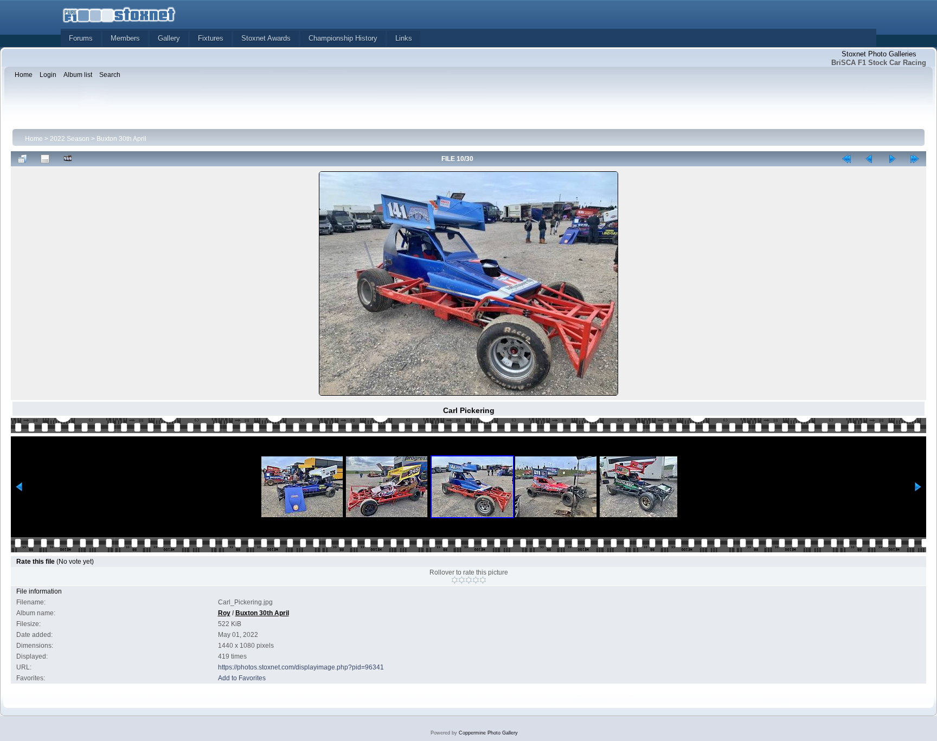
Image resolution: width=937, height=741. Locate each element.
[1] (454, 580)
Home (34, 139)
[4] (475, 580)
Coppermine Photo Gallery (488, 733)
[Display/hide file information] (45, 159)
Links (403, 38)
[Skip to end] (915, 159)
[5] (482, 580)
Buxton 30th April (121, 139)
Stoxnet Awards (266, 38)
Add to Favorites (242, 678)
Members (125, 38)
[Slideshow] (68, 159)
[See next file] (892, 159)
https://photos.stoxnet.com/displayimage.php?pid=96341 (301, 667)
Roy (224, 613)
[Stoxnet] (119, 14)
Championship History (343, 38)
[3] (468, 580)
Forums (81, 38)
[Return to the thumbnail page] (22, 159)
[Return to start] (846, 159)
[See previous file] (869, 159)
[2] (461, 580)
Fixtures (210, 38)
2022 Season (69, 139)
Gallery (169, 38)
